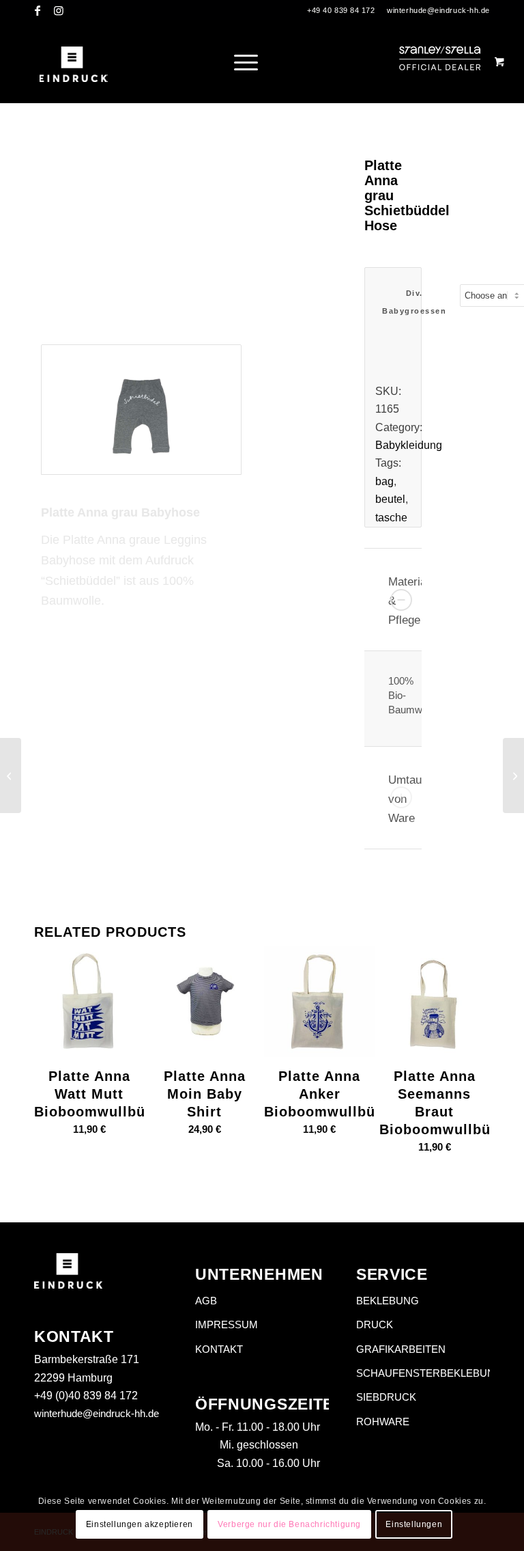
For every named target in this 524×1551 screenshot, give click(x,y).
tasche (391, 517)
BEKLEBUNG (387, 1300)
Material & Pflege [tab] (407, 601)
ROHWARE (382, 1421)
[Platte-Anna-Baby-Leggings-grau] (141, 410)
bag (384, 481)
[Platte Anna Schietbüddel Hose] (10, 775)
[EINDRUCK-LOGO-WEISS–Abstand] (73, 61)
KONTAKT (219, 1349)
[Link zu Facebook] (38, 10)
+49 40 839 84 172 (341, 10)
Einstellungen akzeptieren (139, 1524)
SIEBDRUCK (386, 1397)
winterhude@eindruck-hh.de (438, 10)
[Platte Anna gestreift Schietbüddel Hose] (513, 775)
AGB (206, 1300)
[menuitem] (251, 61)
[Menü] (242, 61)
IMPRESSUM (226, 1324)
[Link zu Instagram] (58, 10)
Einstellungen (413, 1524)
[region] (393, 699)
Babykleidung (408, 445)
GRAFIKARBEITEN (401, 1349)
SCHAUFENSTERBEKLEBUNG (423, 1373)
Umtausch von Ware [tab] (407, 799)
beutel (390, 499)
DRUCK (374, 1324)
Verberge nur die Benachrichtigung (289, 1524)
